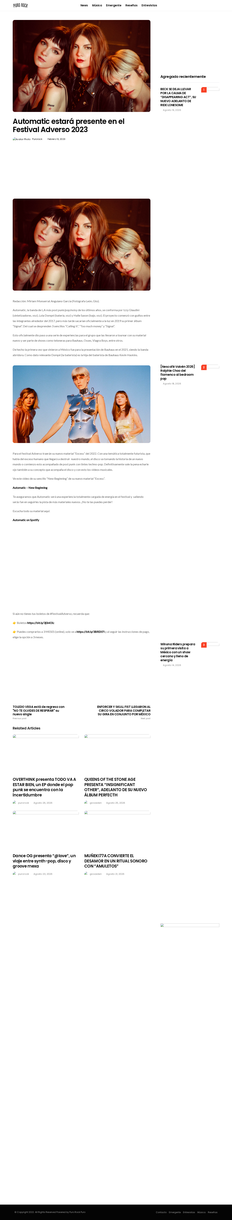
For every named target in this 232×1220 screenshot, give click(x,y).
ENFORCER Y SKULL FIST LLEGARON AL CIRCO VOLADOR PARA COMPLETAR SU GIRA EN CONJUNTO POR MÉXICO (123, 712)
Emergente (113, 5)
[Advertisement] (81, 178)
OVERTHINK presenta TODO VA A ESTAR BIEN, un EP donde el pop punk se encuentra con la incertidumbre (44, 787)
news (84, 5)
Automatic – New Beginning (30, 487)
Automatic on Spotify (26, 520)
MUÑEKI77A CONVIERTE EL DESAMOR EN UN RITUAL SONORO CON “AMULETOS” (115, 861)
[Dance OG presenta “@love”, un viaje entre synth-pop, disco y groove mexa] (46, 830)
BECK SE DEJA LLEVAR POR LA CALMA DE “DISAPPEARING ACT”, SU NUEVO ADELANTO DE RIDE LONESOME (178, 97)
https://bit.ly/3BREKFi (91, 631)
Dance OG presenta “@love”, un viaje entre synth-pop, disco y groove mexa (44, 861)
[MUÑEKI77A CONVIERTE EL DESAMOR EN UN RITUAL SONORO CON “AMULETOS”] (117, 830)
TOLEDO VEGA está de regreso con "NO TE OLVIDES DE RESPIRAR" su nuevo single (38, 712)
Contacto (161, 1212)
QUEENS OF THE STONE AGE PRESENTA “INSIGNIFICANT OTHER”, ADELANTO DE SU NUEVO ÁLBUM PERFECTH (115, 787)
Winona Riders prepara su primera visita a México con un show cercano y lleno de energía (177, 652)
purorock (37, 139)
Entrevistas (149, 5)
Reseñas (131, 5)
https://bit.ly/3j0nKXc (40, 622)
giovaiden (96, 803)
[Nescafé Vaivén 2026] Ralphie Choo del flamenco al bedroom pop (177, 372)
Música (97, 5)
